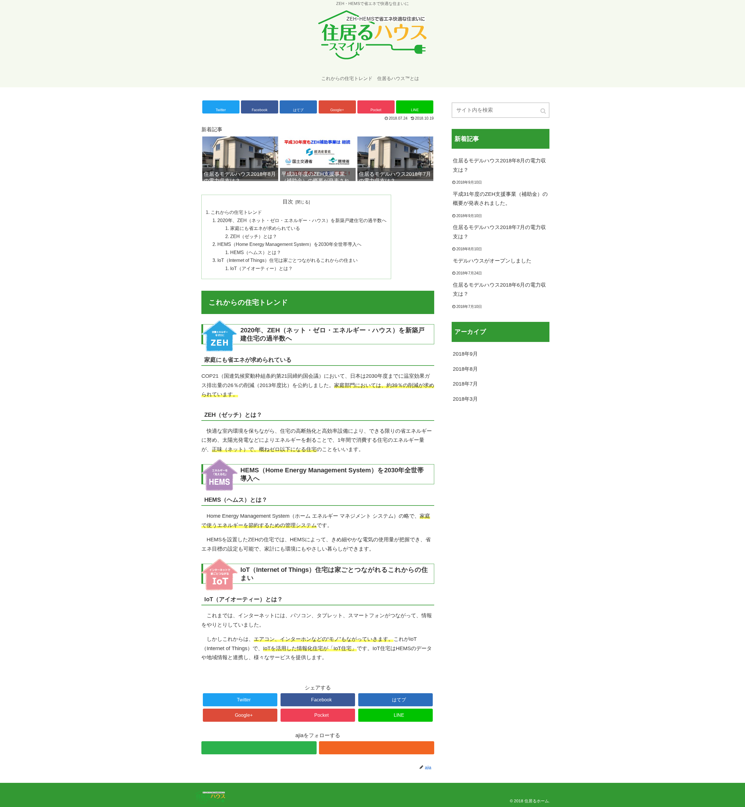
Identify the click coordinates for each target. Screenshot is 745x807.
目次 (288, 202)
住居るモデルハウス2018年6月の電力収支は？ (499, 289)
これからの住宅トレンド (236, 212)
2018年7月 (465, 384)
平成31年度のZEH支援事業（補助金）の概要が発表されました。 (500, 198)
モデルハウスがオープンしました (492, 261)
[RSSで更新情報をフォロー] (376, 747)
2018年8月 (465, 369)
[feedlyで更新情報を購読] (259, 747)
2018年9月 (465, 354)
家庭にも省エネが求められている (265, 228)
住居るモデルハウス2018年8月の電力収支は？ (499, 165)
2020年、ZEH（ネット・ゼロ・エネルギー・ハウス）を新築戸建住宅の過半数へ (301, 220)
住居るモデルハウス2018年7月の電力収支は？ (499, 232)
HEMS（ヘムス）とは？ (255, 252)
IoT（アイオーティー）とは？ (261, 268)
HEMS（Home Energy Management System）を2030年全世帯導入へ (289, 244)
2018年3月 (465, 399)
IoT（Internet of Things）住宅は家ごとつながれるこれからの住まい (287, 260)
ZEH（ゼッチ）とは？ (253, 236)
